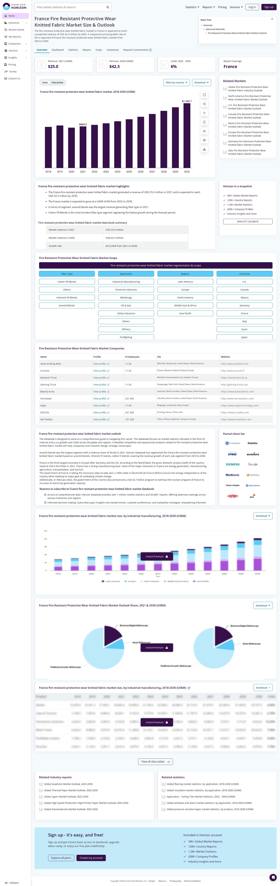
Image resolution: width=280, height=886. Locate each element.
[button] (208, 25)
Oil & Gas (126, 305)
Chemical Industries (126, 289)
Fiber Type (67, 273)
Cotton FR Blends (67, 281)
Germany (245, 305)
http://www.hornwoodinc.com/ (237, 398)
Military (126, 329)
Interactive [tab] (57, 82)
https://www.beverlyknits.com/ (237, 391)
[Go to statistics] (189, 687)
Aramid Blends (67, 305)
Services (235, 7)
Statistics (191, 7)
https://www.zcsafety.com (235, 412)
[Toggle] (201, 25)
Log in (252, 7)
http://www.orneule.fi (232, 370)
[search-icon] (108, 7)
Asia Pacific (185, 313)
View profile (100, 363)
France (244, 313)
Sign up (269, 7)
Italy (244, 321)
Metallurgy (126, 297)
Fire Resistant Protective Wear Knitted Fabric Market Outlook (237, 33)
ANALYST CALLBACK (247, 221)
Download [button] (200, 82)
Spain (244, 329)
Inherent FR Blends (67, 297)
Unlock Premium (155, 556)
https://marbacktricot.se (234, 377)
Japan (244, 337)
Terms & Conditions (192, 881)
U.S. (244, 281)
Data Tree (206, 19)
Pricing (222, 7)
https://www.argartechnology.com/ (240, 405)
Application (126, 273)
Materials (208, 25)
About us (162, 881)
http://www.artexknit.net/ (234, 363)
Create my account (91, 858)
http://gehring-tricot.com (234, 384)
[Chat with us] (273, 877)
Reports (207, 7)
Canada (244, 289)
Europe (185, 289)
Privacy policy (175, 881)
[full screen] (204, 94)
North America (185, 297)
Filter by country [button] (175, 82)
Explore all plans (61, 858)
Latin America (185, 281)
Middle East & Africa (185, 305)
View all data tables (153, 761)
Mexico (244, 297)
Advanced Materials (215, 29)
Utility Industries (126, 313)
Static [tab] (45, 82)
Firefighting (126, 337)
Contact (151, 881)
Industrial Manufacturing (126, 281)
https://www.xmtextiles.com (236, 419)
